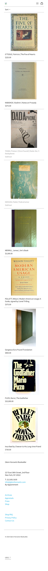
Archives (8, 495)
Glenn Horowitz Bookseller (15, 462)
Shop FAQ (9, 514)
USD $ (7, 557)
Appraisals (9, 498)
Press (7, 501)
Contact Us (9, 520)
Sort (7, 9)
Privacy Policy (11, 517)
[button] (42, 3)
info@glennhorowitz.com (15, 482)
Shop (7, 504)
